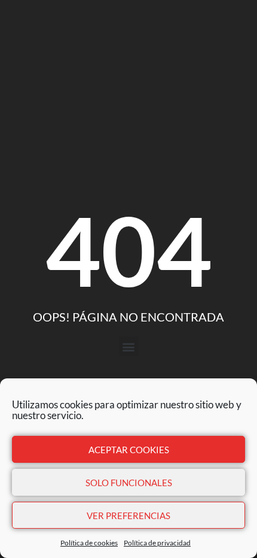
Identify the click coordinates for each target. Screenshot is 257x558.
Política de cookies (89, 542)
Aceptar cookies (128, 449)
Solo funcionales (128, 482)
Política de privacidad (157, 542)
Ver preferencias (128, 515)
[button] (129, 346)
